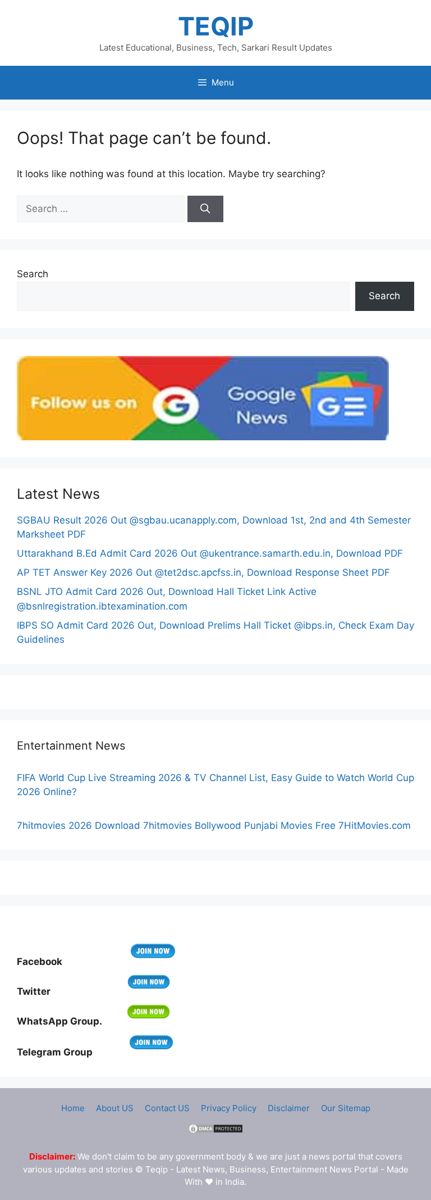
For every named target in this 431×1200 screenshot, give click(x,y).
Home (73, 1108)
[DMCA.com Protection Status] (215, 1131)
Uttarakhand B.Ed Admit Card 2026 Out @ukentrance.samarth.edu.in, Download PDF (210, 553)
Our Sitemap (345, 1108)
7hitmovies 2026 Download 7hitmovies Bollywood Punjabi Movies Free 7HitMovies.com (214, 825)
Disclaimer (289, 1108)
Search (32, 273)
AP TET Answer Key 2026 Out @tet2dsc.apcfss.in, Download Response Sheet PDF (203, 572)
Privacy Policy (228, 1108)
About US (115, 1108)
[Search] (205, 209)
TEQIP (216, 26)
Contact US (167, 1108)
